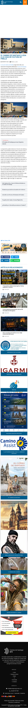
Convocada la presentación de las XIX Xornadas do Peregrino (13, 310)
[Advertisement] (14, 19)
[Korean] (11, 696)
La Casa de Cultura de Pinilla (7, 65)
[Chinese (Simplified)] (2, 696)
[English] (4, 696)
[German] (7, 696)
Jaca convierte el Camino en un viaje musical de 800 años (12, 333)
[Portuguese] (12, 696)
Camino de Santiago (21, 66)
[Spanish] (14, 696)
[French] (6, 696)
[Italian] (9, 696)
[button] (5, 256)
